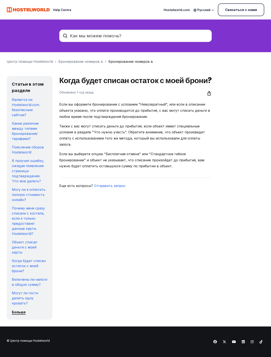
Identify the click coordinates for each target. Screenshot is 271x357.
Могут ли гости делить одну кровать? (25, 298)
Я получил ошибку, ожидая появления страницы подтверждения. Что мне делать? (28, 171)
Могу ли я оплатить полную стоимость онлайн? (28, 194)
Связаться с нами (241, 10)
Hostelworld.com (177, 10)
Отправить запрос (110, 186)
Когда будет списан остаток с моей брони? (29, 266)
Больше (19, 312)
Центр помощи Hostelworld (30, 61)
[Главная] (28, 9)
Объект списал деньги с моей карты (24, 247)
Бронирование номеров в (80, 61)
